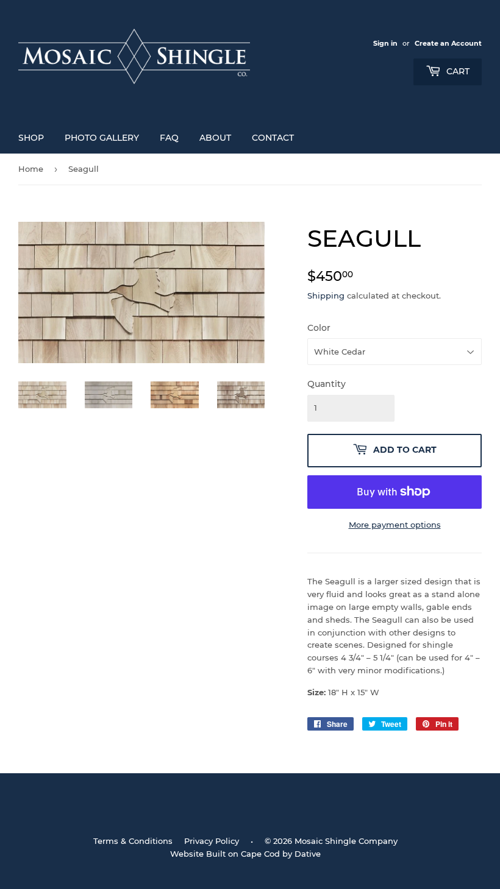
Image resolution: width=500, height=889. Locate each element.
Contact (273, 137)
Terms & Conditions (133, 841)
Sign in (385, 43)
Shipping (326, 295)
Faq (169, 137)
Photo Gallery (102, 137)
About (215, 137)
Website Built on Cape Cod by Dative (245, 854)
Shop (31, 137)
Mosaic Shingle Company (346, 841)
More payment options (395, 525)
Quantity (326, 383)
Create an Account (448, 43)
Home (30, 169)
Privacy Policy (211, 841)
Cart (457, 71)
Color (318, 327)
